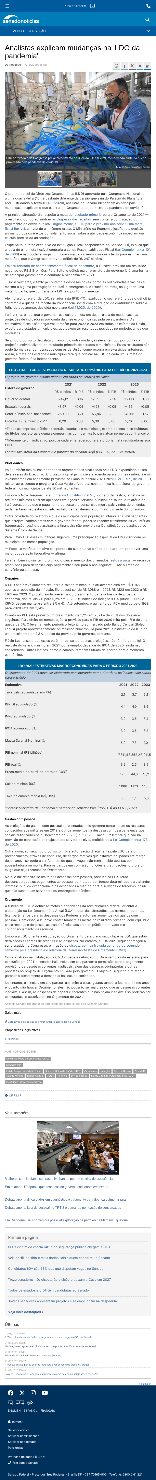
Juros (50, 1075)
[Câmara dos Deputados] (10, 1402)
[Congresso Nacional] (19, 1402)
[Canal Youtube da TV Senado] (43, 1393)
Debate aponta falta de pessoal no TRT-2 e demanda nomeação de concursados (63, 1207)
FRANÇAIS (47, 1410)
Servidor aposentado (22, 1441)
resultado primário (88, 215)
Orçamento (90, 1071)
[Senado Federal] (78, 6)
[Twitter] (22, 1393)
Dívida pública (79, 1075)
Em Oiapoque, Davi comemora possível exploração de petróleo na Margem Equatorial (67, 1220)
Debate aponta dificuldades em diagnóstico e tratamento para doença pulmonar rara (65, 1199)
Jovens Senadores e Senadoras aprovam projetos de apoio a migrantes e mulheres (51, 1373)
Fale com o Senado (25, 1462)
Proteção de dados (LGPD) (26, 1456)
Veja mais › (145, 1383)
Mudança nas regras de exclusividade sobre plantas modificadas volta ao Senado (51, 1346)
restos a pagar (120, 560)
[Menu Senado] (7, 6)
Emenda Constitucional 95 (74, 495)
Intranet (17, 1421)
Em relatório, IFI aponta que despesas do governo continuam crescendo (56, 1187)
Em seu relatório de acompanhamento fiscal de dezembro (49, 266)
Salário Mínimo (14, 1075)
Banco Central (35, 1075)
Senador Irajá (13, 1064)
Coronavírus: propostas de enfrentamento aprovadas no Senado (44, 1021)
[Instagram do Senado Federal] (33, 1393)
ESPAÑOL (30, 1410)
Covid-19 (140, 1071)
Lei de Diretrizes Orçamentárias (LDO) (112, 1075)
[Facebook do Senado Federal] (12, 1393)
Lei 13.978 (84, 835)
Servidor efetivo (18, 1430)
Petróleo (62, 1075)
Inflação (105, 1071)
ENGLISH (14, 1410)
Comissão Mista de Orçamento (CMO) (27, 1058)
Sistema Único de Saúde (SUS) (62, 1071)
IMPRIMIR (14, 1095)
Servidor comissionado (23, 1435)
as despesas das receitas (71, 219)
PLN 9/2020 (53, 203)
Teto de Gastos (122, 1071)
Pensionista (16, 1447)
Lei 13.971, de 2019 (130, 479)
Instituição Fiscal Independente (24, 1082)
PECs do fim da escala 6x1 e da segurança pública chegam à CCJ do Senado (48, 1337)
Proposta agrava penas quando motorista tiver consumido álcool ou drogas (47, 1364)
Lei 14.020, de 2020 (84, 307)
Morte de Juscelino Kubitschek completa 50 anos (33, 1355)
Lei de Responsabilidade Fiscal (23, 1071)
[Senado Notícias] (21, 20)
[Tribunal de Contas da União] (30, 1402)
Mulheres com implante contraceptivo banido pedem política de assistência (59, 1178)
